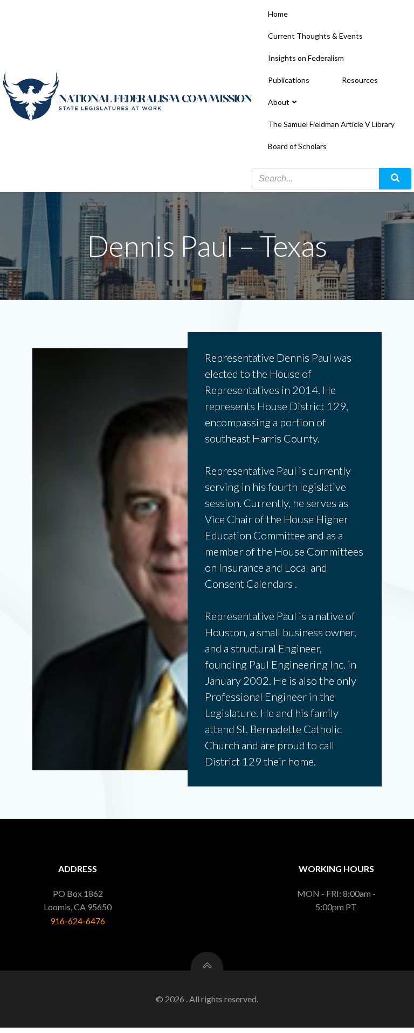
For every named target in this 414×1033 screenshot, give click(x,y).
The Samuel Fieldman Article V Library (331, 124)
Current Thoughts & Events (315, 35)
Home (278, 13)
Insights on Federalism (306, 57)
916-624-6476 (77, 921)
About (278, 102)
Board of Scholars (297, 146)
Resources (360, 80)
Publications (288, 80)
